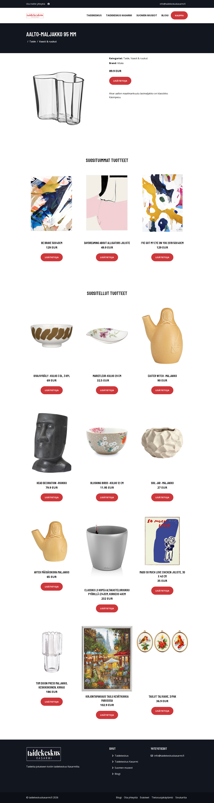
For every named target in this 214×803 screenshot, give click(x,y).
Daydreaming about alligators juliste (107, 243)
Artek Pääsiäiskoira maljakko (51, 572)
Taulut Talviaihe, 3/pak (162, 696)
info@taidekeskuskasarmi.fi (172, 3)
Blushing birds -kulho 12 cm (107, 483)
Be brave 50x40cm (51, 243)
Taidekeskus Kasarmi (119, 15)
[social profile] (48, 4)
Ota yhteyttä (131, 797)
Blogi (165, 15)
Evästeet (144, 797)
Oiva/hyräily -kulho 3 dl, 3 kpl (51, 376)
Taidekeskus (94, 15)
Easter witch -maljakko (162, 376)
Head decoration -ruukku (52, 483)
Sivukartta (181, 797)
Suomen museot (146, 15)
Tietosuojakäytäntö (162, 797)
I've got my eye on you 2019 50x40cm (162, 243)
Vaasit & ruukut (48, 41)
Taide (32, 41)
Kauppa (179, 15)
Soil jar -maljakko (162, 483)
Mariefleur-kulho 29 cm (107, 376)
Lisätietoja (120, 80)
